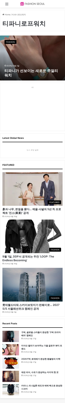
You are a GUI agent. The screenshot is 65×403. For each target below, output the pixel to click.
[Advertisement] (32, 108)
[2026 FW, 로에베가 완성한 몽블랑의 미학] (10, 363)
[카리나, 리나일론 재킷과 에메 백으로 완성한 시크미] (10, 389)
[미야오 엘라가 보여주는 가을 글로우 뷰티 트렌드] (10, 349)
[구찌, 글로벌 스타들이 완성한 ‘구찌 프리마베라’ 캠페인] (10, 336)
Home (7, 14)
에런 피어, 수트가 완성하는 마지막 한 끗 (39, 372)
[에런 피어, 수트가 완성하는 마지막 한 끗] (10, 376)
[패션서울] (32, 4)
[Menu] (6, 5)
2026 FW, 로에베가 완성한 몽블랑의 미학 (40, 359)
